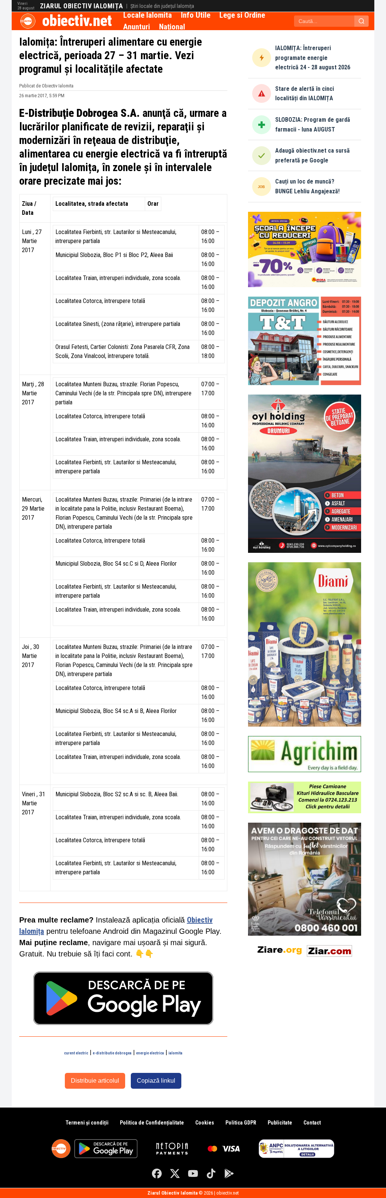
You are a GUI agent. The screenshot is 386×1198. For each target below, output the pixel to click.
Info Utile (195, 15)
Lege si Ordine (242, 15)
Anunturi (136, 26)
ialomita (175, 1053)
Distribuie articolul (95, 1080)
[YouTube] (193, 1173)
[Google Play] (229, 1173)
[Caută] (361, 21)
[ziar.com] (329, 949)
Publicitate (280, 1123)
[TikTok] (211, 1173)
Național (172, 26)
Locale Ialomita (147, 15)
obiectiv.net (77, 21)
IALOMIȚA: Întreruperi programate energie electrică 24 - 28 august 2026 (312, 57)
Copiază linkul (156, 1080)
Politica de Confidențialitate (152, 1123)
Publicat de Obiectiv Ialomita (46, 86)
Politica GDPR (240, 1123)
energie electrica (150, 1053)
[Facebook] (157, 1173)
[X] (175, 1173)
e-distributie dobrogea (112, 1053)
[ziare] (279, 949)
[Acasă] (27, 21)
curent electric (76, 1053)
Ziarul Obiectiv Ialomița (81, 6)
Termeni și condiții (87, 1123)
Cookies (204, 1123)
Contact (312, 1123)
